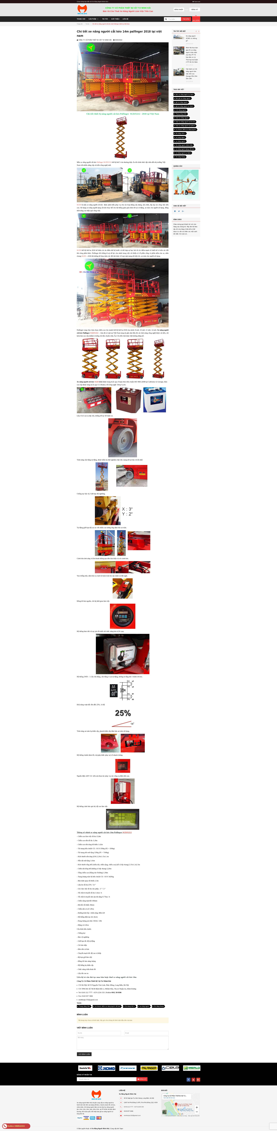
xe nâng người (144, 1006)
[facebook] (188, 1080)
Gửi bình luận (84, 1054)
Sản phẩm (93, 19)
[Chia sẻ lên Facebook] (175, 211)
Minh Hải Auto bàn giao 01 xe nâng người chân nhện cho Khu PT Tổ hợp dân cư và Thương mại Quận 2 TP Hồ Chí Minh (192, 55)
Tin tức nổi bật (179, 31)
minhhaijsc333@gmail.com (132, 1115)
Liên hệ (125, 19)
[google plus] (198, 1080)
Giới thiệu (115, 19)
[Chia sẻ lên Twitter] (179, 211)
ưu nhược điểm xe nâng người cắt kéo (107, 1006)
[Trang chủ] (86, 9)
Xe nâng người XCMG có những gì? (191, 38)
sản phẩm (196, 20)
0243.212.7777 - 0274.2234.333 (134, 1107)
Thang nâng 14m (84, 1006)
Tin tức (105, 19)
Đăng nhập (179, 9)
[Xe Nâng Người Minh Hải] (96, 1095)
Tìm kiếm (186, 19)
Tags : (79, 1003)
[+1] (183, 211)
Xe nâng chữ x (130, 1006)
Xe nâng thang (158, 1006)
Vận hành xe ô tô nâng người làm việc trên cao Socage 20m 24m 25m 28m (191, 73)
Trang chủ (81, 19)
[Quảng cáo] (186, 184)
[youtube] (193, 1080)
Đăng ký (195, 9)
